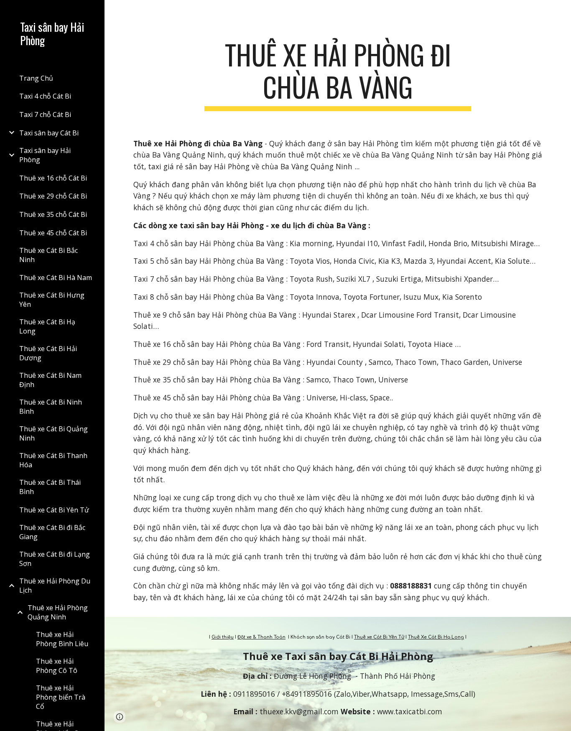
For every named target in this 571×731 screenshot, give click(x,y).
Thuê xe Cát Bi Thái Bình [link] (50, 487)
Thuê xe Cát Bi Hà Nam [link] (55, 277)
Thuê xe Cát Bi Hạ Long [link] (47, 326)
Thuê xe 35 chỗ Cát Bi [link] (53, 214)
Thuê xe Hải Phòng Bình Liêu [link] (62, 639)
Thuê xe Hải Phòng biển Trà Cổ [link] (60, 697)
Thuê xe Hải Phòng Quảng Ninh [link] (58, 612)
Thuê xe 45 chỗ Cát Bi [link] (53, 232)
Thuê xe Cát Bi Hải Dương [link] (48, 353)
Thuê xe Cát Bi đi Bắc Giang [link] (52, 532)
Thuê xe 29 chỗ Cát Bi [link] (53, 196)
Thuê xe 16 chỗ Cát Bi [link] (53, 178)
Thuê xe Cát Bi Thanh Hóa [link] (53, 460)
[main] (338, 75)
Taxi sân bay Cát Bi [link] (49, 133)
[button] (561, 12)
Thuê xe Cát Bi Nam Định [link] (50, 380)
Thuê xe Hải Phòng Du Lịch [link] (54, 585)
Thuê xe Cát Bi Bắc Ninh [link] (48, 255)
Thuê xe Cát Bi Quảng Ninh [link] (53, 433)
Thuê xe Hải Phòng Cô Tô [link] (56, 666)
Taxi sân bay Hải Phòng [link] (45, 155)
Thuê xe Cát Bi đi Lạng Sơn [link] (54, 559)
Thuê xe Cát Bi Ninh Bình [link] (50, 406)
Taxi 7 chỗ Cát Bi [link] (45, 114)
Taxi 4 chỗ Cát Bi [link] (45, 96)
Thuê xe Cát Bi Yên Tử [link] (54, 510)
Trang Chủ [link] (36, 78)
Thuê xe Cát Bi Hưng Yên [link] (51, 299)
